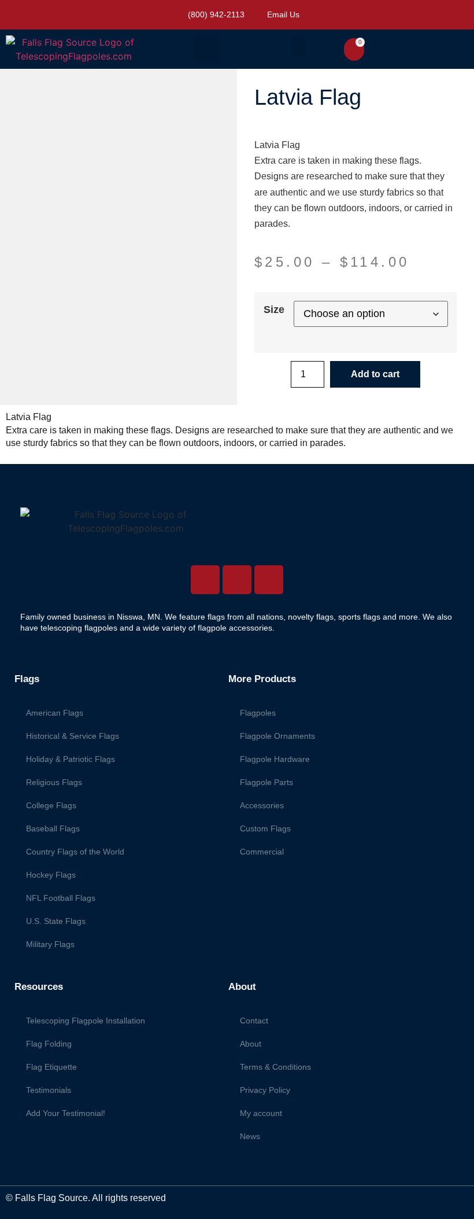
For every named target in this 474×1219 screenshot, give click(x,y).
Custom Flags (265, 828)
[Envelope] (268, 579)
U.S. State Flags (56, 921)
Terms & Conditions (275, 1066)
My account (261, 1113)
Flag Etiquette (51, 1066)
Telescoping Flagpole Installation (85, 1020)
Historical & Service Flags (72, 736)
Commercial (262, 851)
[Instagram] (205, 579)
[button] (206, 49)
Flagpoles (258, 712)
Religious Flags (54, 782)
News (250, 1136)
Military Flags (50, 944)
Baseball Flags (53, 828)
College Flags (51, 805)
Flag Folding (49, 1043)
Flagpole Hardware (275, 759)
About (250, 1043)
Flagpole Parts (266, 782)
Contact (254, 1020)
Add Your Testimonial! (65, 1113)
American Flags (54, 712)
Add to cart (375, 374)
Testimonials (48, 1090)
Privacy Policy (265, 1090)
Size (274, 309)
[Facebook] (237, 579)
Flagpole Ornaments (277, 736)
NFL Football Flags (60, 898)
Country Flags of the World (75, 851)
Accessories (262, 805)
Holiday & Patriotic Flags (70, 759)
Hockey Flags (51, 874)
